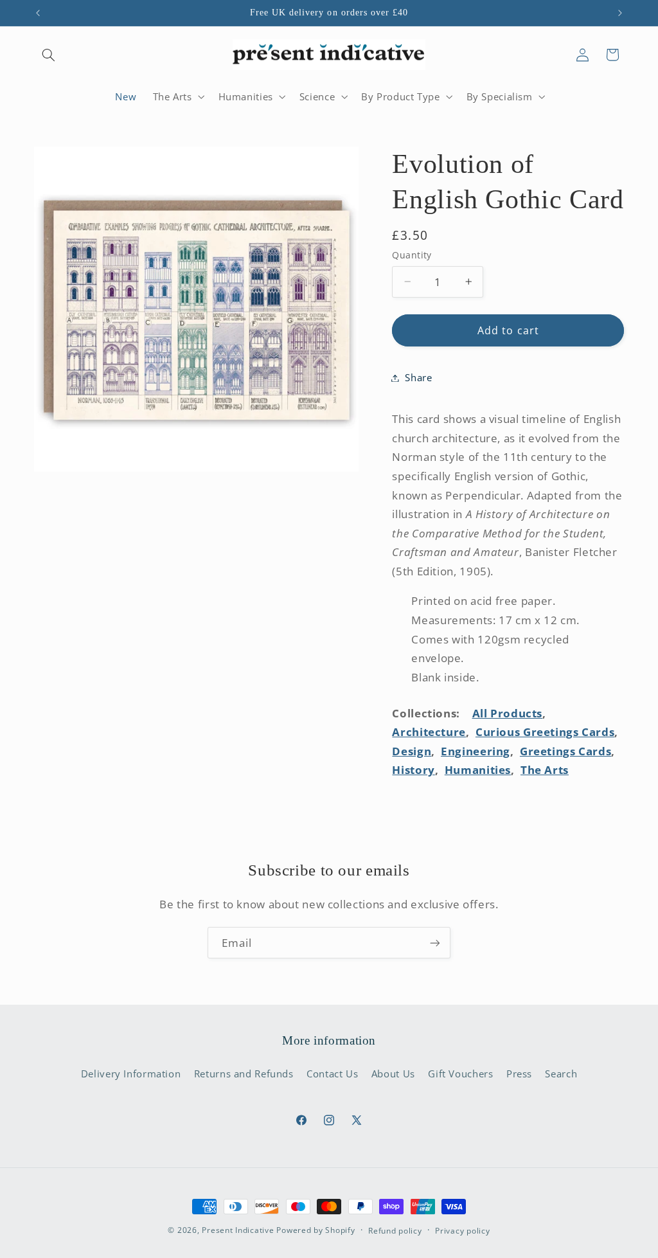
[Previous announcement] (38, 13)
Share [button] (418, 377)
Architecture (429, 731)
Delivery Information (131, 1073)
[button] (49, 54)
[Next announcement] (620, 13)
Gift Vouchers (460, 1073)
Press (519, 1073)
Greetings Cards (565, 751)
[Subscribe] (435, 942)
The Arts (544, 769)
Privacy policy (462, 1231)
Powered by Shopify (315, 1230)
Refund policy (395, 1231)
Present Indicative (238, 1230)
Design (411, 751)
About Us (393, 1073)
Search (561, 1073)
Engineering (475, 751)
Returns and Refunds (244, 1073)
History (413, 769)
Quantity (411, 255)
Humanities (478, 769)
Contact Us (332, 1073)
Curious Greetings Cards (545, 731)
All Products (507, 713)
